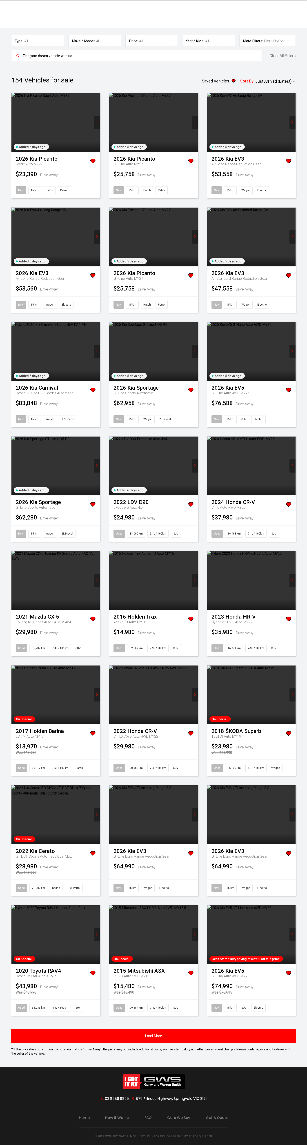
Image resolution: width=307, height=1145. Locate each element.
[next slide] (97, 122)
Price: (133, 41)
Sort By (247, 81)
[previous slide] (14, 122)
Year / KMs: (195, 41)
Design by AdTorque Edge (193, 1136)
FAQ (148, 1117)
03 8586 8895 (117, 1098)
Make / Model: (83, 41)
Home (84, 1117)
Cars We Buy (178, 1117)
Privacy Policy (159, 1136)
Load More (153, 1036)
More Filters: (253, 41)
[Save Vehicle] (93, 162)
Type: (19, 41)
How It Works (117, 1117)
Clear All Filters (282, 55)
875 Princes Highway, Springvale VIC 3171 (171, 1098)
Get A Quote (217, 1117)
